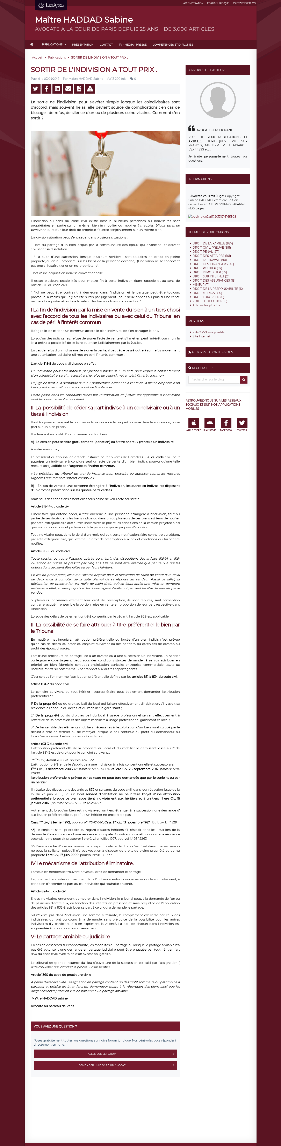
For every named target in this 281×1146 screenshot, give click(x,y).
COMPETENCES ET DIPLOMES (173, 44)
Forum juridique (218, 3)
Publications (52, 44)
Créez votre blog (244, 3)
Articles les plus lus (206, 305)
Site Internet (201, 336)
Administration (193, 3)
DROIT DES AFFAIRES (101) (212, 256)
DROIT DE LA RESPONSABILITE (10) (218, 289)
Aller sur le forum (102, 1053)
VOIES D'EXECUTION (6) (210, 301)
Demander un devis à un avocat (102, 1065)
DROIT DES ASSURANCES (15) (214, 280)
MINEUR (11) (201, 284)
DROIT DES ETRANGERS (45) (213, 264)
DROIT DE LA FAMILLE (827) (213, 243)
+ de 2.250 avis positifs (208, 332)
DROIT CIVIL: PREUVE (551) (212, 247)
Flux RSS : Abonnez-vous (212, 352)
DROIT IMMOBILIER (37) (210, 272)
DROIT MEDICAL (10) (207, 293)
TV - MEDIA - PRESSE (133, 44)
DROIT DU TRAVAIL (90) (210, 260)
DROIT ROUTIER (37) (207, 268)
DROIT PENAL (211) (206, 252)
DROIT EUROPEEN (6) (208, 297)
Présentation (83, 44)
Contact (106, 44)
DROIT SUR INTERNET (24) (212, 276)
